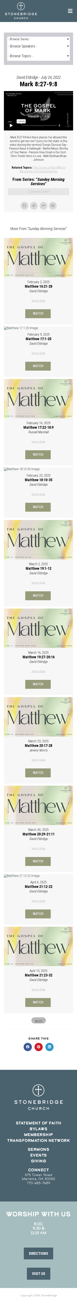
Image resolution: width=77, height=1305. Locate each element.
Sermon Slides (40, 192)
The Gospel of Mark (45, 167)
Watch (38, 313)
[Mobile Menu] (70, 11)
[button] (38, 1254)
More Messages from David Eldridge (43, 169)
